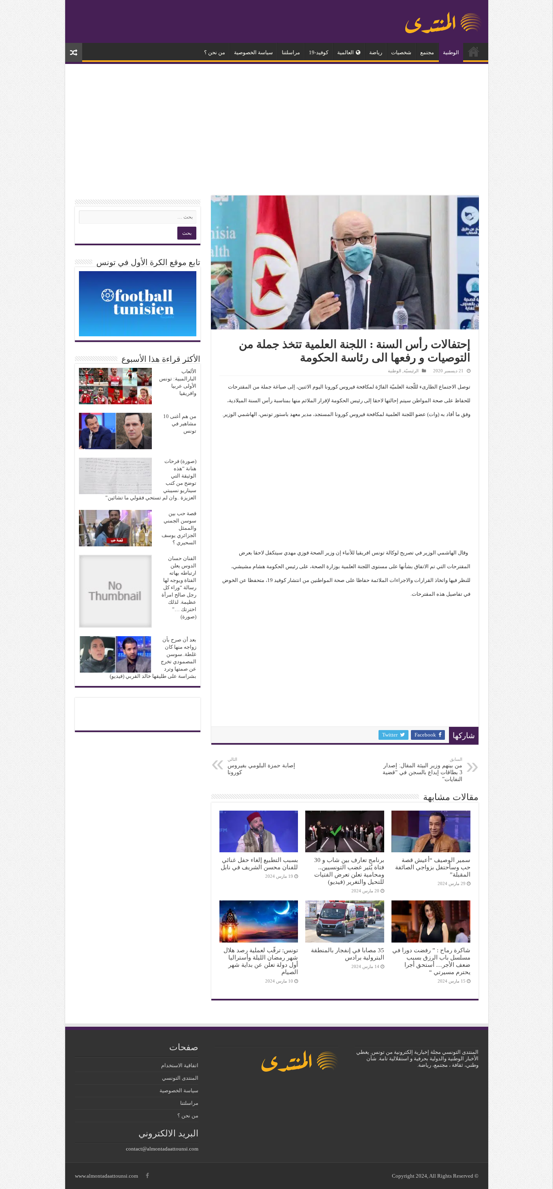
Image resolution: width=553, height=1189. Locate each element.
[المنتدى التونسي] (443, 19)
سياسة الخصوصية (253, 52)
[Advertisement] (276, 130)
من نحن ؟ (214, 52)
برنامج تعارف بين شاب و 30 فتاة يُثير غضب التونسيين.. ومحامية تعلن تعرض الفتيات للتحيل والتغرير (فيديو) (349, 870)
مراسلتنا (291, 52)
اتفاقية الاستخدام (179, 1065)
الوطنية (451, 52)
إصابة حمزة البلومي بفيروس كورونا (261, 766)
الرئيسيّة (473, 51)
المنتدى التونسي (180, 1078)
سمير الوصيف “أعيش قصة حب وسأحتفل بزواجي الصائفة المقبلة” (432, 867)
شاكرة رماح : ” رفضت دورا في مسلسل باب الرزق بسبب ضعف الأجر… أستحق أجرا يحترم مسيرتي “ (431, 961)
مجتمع (427, 52)
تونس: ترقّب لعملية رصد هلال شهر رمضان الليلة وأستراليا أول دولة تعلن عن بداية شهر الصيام (260, 961)
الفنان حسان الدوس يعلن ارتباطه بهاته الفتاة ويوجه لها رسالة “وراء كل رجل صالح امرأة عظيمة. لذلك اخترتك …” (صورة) (179, 587)
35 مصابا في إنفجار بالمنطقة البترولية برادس (347, 954)
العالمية (345, 52)
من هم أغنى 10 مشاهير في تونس (179, 423)
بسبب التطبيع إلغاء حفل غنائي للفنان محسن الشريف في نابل (259, 863)
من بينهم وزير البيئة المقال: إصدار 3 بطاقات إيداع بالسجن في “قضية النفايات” (422, 769)
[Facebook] (147, 1176)
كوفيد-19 (318, 52)
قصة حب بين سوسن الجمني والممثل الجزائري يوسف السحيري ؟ (179, 528)
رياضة (375, 52)
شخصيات (401, 52)
